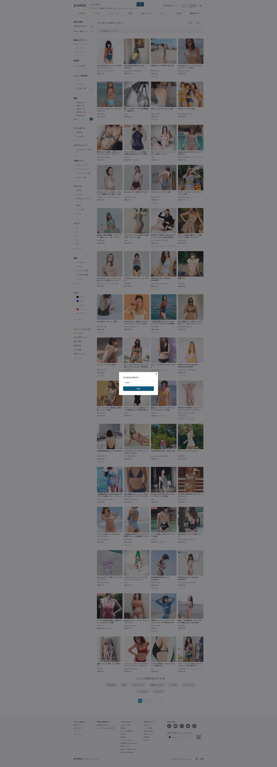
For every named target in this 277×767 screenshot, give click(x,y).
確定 (138, 388)
